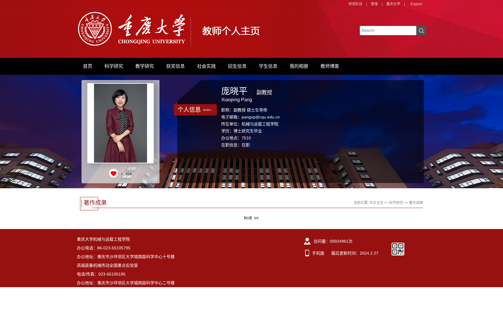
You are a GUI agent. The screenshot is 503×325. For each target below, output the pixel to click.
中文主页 (376, 203)
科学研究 (114, 66)
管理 (374, 4)
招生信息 (237, 66)
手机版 (318, 253)
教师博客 (329, 66)
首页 (87, 66)
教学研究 (144, 66)
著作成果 (416, 203)
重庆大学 (393, 4)
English (416, 4)
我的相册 (299, 66)
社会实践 (206, 66)
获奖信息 (175, 66)
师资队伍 (355, 4)
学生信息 (268, 66)
